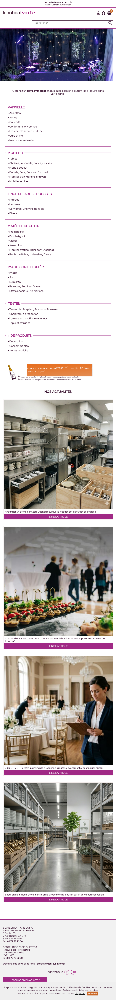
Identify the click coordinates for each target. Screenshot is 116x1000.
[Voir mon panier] (109, 13)
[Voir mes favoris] (104, 13)
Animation (15, 245)
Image (13, 272)
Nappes (14, 199)
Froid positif (16, 231)
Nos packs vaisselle (21, 140)
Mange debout (18, 167)
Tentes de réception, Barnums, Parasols (33, 309)
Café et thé (16, 135)
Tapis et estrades (19, 323)
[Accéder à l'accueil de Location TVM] (19, 13)
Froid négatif (17, 236)
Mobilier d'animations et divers (28, 176)
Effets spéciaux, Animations (26, 291)
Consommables (19, 346)
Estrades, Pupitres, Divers (25, 286)
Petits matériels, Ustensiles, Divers (30, 254)
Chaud (13, 240)
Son (11, 277)
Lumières (15, 282)
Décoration (16, 341)
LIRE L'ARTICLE (58, 516)
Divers (13, 213)
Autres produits (18, 350)
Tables (13, 158)
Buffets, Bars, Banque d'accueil (28, 172)
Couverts (14, 122)
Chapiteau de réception (23, 314)
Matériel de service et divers (26, 131)
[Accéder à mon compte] (98, 13)
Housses (14, 204)
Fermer (92, 993)
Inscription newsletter (25, 980)
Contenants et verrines (23, 126)
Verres (13, 117)
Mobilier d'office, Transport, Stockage (32, 249)
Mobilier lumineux (20, 181)
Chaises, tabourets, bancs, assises (30, 163)
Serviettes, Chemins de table (26, 208)
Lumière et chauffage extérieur (28, 318)
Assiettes (15, 113)
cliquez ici (80, 993)
